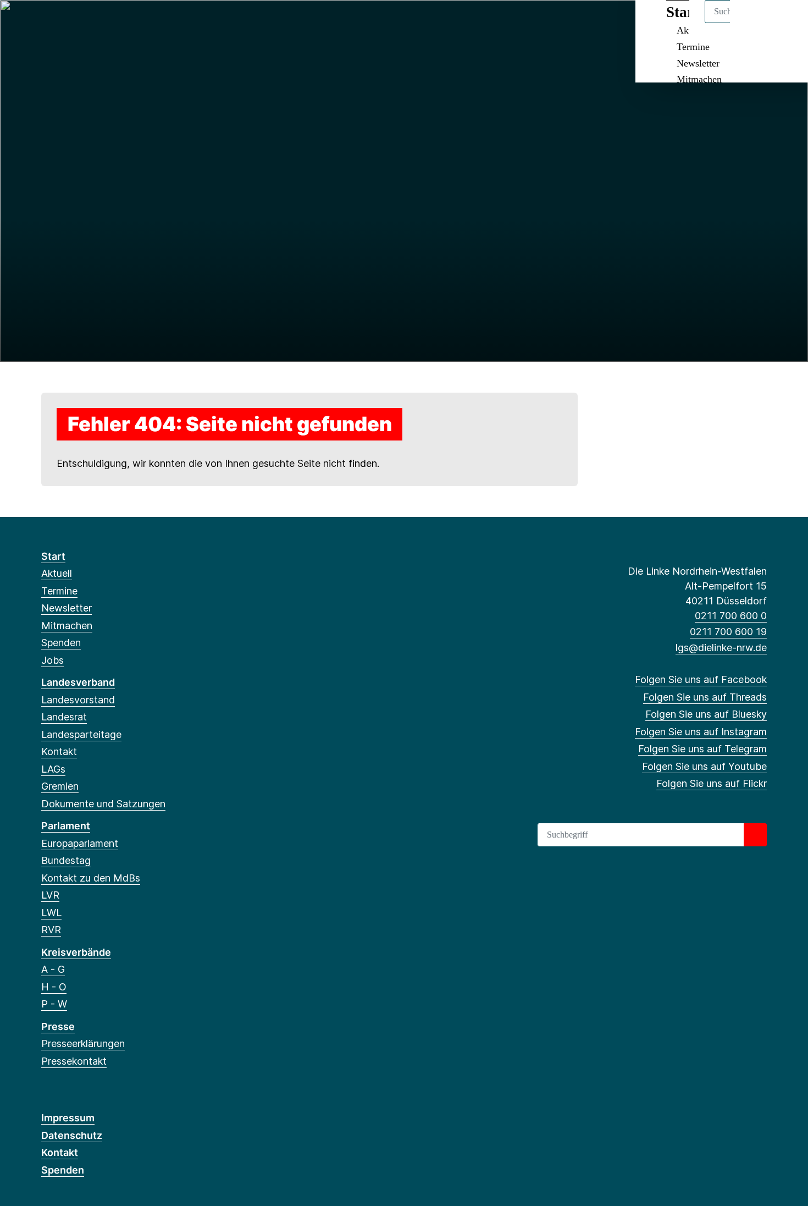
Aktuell (56, 573)
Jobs (52, 660)
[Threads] (65, 23)
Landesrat (64, 717)
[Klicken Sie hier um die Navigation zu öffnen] (785, 22)
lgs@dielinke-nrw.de (721, 647)
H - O (54, 987)
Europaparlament (79, 843)
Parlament (65, 825)
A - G (53, 969)
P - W (54, 1004)
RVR (51, 929)
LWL (51, 912)
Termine (693, 46)
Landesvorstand (78, 700)
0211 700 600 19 (728, 631)
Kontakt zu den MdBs (90, 878)
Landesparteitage (81, 734)
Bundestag (66, 860)
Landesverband (78, 682)
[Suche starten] (755, 834)
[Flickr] (155, 23)
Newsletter (698, 63)
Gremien (60, 786)
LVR (50, 895)
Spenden (61, 642)
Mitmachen (699, 79)
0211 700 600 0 (731, 615)
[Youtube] (137, 23)
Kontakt (59, 751)
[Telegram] (119, 23)
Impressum (68, 1118)
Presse (58, 1026)
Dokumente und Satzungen (103, 803)
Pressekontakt (74, 1061)
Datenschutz (71, 1135)
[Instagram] (101, 23)
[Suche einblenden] (752, 22)
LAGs (53, 769)
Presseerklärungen (83, 1043)
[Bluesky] (83, 23)
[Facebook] (47, 23)
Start (53, 556)
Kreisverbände (76, 952)
